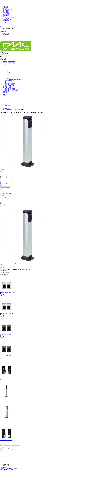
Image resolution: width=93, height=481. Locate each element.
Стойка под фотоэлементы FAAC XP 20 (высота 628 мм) (10, 397)
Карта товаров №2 (6, 11)
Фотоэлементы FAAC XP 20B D (6, 440)
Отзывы (4, 103)
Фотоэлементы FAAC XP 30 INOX (6, 313)
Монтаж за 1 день (6, 13)
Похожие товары (6, 200)
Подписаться (13, 449)
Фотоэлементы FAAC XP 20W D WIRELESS (8, 376)
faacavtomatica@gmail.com (12, 468)
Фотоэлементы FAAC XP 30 (5, 355)
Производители (5, 457)
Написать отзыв (3, 205)
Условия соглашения (6, 20)
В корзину (2, 295)
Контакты (4, 454)
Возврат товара (5, 455)
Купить (12, 180)
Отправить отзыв (3, 270)
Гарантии (2, 195)
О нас (4, 16)
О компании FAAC (6, 15)
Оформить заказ (3, 58)
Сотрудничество (6, 14)
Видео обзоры (5, 8)
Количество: (2, 184)
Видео (4, 104)
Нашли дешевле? (3, 177)
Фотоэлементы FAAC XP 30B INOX (7, 292)
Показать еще (3, 444)
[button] (2, 26)
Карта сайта (5, 456)
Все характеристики (4, 182)
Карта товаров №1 (6, 10)
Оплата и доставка (6, 18)
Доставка (2, 191)
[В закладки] (0, 171)
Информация (5, 95)
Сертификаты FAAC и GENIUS (8, 19)
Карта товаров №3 (6, 12)
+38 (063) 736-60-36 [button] (4, 468)
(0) (0, 170)
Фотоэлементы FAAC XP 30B (5, 334)
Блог (3, 100)
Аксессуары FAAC (6, 108)
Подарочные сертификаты (7, 458)
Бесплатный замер (6, 7)
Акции (4, 94)
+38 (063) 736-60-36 (6, 105)
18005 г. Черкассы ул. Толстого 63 (9, 24)
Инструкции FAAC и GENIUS (8, 17)
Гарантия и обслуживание (7, 9)
